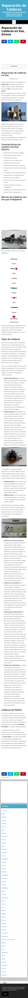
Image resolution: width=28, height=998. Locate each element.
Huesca (4, 884)
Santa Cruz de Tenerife (8, 939)
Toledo (3, 959)
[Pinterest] (23, 41)
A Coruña (4, 810)
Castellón (4, 852)
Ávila (3, 830)
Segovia (4, 943)
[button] (14, 22)
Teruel (3, 955)
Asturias (4, 827)
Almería (4, 823)
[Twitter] (10, 41)
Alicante (4, 820)
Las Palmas (5, 897)
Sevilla (3, 946)
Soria (3, 949)
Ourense (4, 926)
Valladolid (4, 965)
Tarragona (5, 952)
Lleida (3, 904)
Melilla (3, 917)
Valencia (4, 962)
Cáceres (4, 843)
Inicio (4, 983)
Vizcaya (4, 968)
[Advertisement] (14, 54)
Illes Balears (5, 888)
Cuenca (4, 865)
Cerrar (5, 993)
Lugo (3, 907)
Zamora (4, 971)
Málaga (4, 914)
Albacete (4, 817)
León (3, 901)
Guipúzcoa (5, 878)
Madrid (4, 910)
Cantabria (4, 849)
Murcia (4, 920)
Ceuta (3, 856)
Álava (3, 814)
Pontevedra (5, 933)
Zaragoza (4, 975)
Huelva (4, 881)
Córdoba (4, 862)
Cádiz (3, 846)
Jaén (3, 891)
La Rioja (4, 894)
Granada (4, 872)
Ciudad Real (5, 859)
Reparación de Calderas (14, 7)
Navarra (4, 923)
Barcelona (4, 836)
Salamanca (5, 936)
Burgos (4, 839)
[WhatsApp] (16, 41)
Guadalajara (5, 875)
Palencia (4, 930)
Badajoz (4, 833)
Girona (11, 777)
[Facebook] (4, 41)
